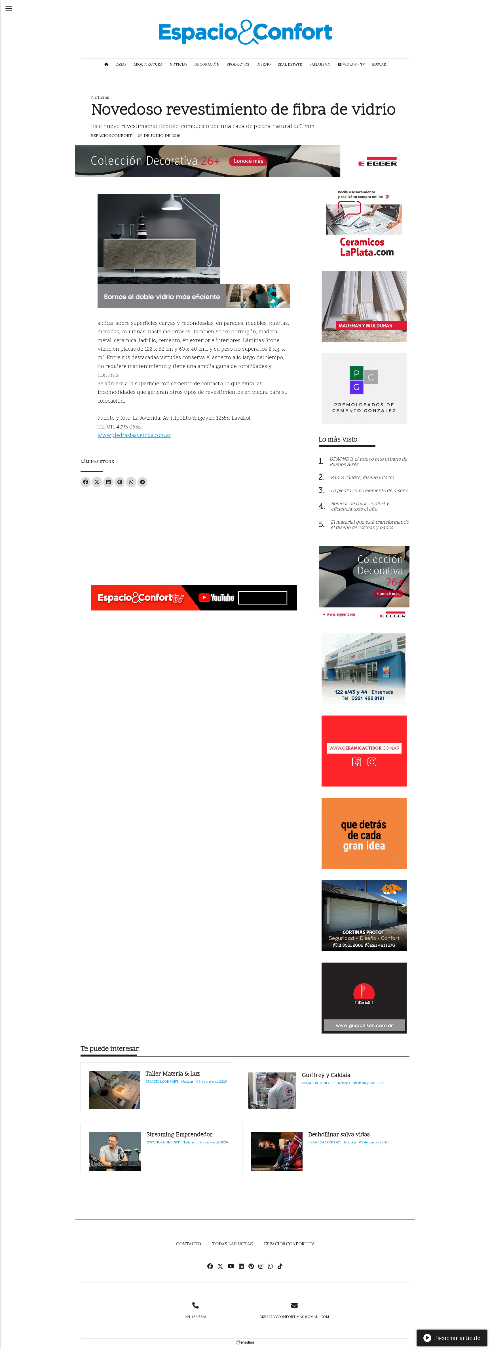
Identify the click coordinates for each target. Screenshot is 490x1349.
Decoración (206, 64)
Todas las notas (232, 1243)
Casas (120, 64)
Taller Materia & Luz (172, 1074)
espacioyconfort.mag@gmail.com (294, 1317)
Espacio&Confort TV (289, 1243)
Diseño (263, 64)
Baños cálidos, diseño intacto (362, 477)
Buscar (379, 64)
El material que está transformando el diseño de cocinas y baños (370, 525)
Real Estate (290, 64)
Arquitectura (148, 64)
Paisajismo (320, 64)
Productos (238, 64)
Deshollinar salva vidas (339, 1135)
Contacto (188, 1243)
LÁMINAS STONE (97, 461)
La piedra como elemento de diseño (369, 491)
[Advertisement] (194, 534)
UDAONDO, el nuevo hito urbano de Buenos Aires (368, 462)
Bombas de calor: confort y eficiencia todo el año (360, 507)
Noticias (178, 64)
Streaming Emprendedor (180, 1135)
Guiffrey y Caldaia (326, 1076)
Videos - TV (353, 64)
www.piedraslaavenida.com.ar (134, 436)
